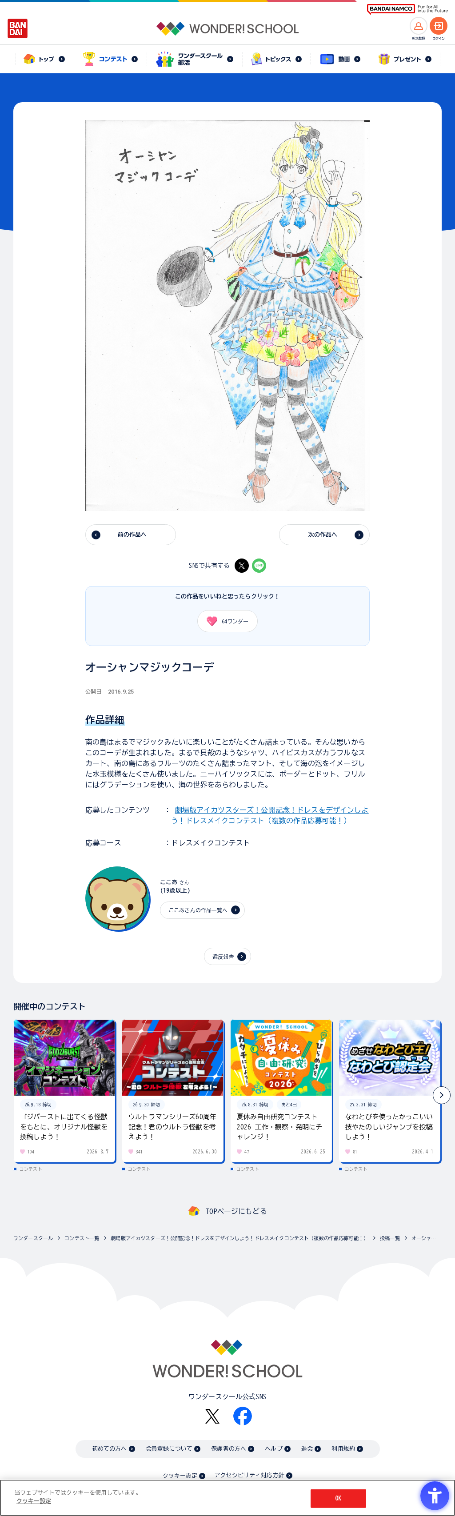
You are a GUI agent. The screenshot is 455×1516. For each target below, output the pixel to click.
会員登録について (169, 1449)
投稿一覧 (390, 1238)
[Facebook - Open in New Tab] (242, 1416)
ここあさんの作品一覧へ (198, 910)
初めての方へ (109, 1449)
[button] (442, 1095)
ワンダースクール (33, 1238)
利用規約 (343, 1449)
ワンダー (235, 621)
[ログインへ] (438, 26)
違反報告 (223, 956)
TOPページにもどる (236, 1211)
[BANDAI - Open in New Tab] (18, 28)
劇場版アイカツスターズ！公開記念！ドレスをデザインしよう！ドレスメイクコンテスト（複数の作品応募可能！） (239, 1238)
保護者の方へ (228, 1449)
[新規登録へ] (418, 26)
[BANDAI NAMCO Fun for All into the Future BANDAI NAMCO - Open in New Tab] (407, 9)
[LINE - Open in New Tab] (259, 566)
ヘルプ (273, 1449)
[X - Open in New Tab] (242, 566)
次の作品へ (323, 535)
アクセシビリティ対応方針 (249, 1475)
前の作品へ (132, 535)
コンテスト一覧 (81, 1238)
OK (338, 1498)
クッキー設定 (180, 1476)
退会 (307, 1449)
